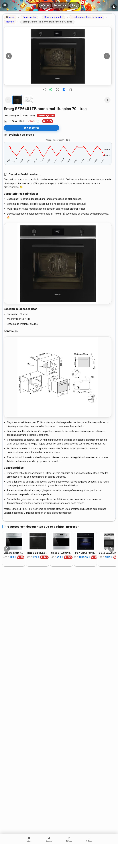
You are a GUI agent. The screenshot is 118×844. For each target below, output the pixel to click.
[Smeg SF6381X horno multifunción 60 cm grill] (14, 541)
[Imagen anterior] (9, 56)
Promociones (61, 5)
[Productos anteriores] (7, 549)
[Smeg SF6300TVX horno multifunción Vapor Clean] (61, 541)
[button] (10, 17)
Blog (74, 5)
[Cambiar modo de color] (114, 7)
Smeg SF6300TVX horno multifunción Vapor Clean (61, 553)
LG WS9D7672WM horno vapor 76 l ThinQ (85, 553)
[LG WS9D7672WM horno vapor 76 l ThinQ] (85, 541)
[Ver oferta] (58, 56)
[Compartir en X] (57, 89)
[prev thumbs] (8, 100)
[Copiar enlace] (70, 89)
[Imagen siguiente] (107, 56)
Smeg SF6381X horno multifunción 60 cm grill (14, 553)
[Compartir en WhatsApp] (51, 89)
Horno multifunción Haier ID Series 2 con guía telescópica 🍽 (37, 553)
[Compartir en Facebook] (64, 89)
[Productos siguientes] (111, 549)
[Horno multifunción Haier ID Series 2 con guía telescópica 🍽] (37, 541)
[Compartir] (44, 89)
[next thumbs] (107, 100)
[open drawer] (5, 5)
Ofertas (45, 5)
